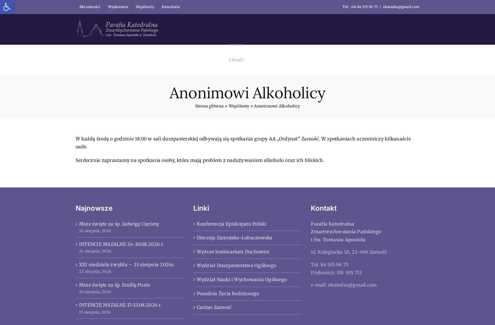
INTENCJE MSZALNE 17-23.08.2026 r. (120, 305)
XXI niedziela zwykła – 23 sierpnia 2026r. (127, 264)
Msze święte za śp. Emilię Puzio (114, 285)
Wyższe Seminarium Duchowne (233, 251)
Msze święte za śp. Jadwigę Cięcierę (119, 224)
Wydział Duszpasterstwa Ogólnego (236, 265)
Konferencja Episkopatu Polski (231, 224)
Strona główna (209, 106)
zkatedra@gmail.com (401, 7)
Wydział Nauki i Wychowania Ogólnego (242, 279)
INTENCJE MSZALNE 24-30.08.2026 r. (121, 244)
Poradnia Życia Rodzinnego (228, 293)
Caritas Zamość (214, 307)
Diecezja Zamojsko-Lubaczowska (235, 237)
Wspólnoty (239, 106)
